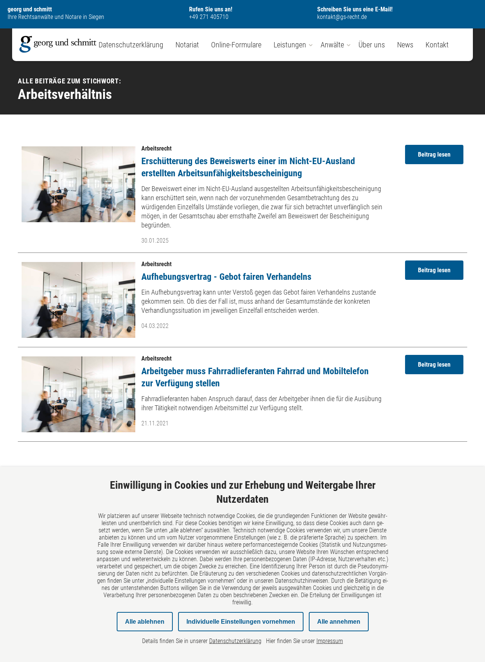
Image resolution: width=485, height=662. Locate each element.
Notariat (187, 44)
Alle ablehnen (144, 621)
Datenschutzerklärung (131, 44)
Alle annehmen (338, 621)
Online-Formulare (236, 44)
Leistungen (290, 44)
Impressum (329, 641)
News (405, 44)
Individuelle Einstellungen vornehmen (240, 621)
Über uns (371, 44)
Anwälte (332, 44)
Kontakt (437, 44)
